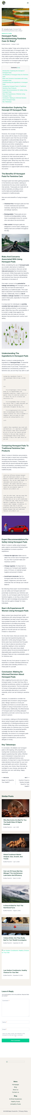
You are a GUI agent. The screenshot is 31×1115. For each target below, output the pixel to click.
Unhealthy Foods (7, 33)
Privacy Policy (23, 1111)
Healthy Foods (15, 1101)
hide (18, 67)
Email (4, 1029)
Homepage (15, 1084)
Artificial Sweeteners (15, 1099)
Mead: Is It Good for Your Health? (8, 780)
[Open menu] (27, 3)
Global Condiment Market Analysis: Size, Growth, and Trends (13, 857)
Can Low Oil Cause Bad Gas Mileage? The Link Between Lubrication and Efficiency (12, 873)
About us (15, 1089)
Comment (5, 1000)
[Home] (2, 29)
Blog (15, 1087)
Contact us (15, 1092)
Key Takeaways (7, 101)
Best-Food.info (6, 44)
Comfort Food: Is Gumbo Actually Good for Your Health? (24, 782)
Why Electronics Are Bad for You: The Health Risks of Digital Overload (15, 822)
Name (4, 1022)
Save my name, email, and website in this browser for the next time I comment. (13, 1034)
